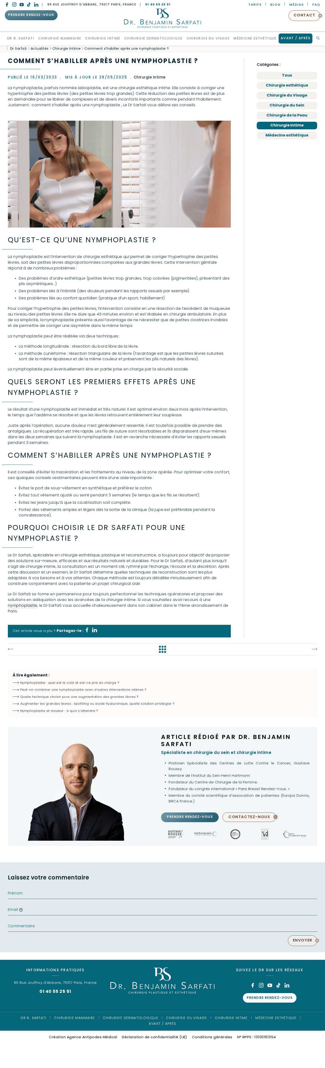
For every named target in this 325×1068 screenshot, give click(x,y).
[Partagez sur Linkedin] (94, 631)
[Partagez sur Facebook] (87, 631)
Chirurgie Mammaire (74, 1018)
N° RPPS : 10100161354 (256, 1037)
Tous (287, 75)
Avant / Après (162, 1024)
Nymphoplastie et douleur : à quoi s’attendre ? (59, 711)
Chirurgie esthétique (287, 85)
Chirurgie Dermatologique (130, 1018)
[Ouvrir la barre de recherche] (318, 38)
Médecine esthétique (287, 135)
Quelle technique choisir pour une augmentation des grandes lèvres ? (79, 696)
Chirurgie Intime (287, 125)
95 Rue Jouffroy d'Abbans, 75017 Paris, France (91, 4)
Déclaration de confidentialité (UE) (154, 1037)
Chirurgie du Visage (287, 95)
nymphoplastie (22, 606)
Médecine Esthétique (275, 1018)
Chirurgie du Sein (287, 105)
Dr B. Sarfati (33, 1018)
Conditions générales (212, 1037)
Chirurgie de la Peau (286, 115)
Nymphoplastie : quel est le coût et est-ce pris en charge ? (69, 682)
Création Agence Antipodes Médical (83, 1037)
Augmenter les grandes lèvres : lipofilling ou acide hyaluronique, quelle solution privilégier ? (97, 703)
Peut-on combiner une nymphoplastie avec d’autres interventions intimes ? (83, 689)
